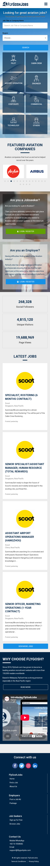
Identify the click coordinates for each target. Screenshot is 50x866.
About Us (13, 786)
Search (25, 48)
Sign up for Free (16, 820)
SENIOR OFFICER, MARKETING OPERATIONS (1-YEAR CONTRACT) (23, 607)
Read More (26, 687)
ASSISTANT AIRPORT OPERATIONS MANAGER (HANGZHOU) (19, 537)
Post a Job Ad (15, 799)
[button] (5, 181)
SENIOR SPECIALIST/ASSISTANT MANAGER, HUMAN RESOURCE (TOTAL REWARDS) (24, 468)
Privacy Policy (34, 861)
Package (13, 803)
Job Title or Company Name (13, 21)
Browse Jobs (15, 824)
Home (12, 779)
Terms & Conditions (18, 861)
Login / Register (26, 231)
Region (5, 33)
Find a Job (14, 783)
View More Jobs (25, 646)
